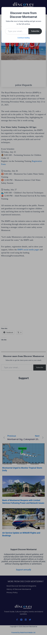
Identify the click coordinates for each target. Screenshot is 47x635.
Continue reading (23, 38)
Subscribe (35, 31)
